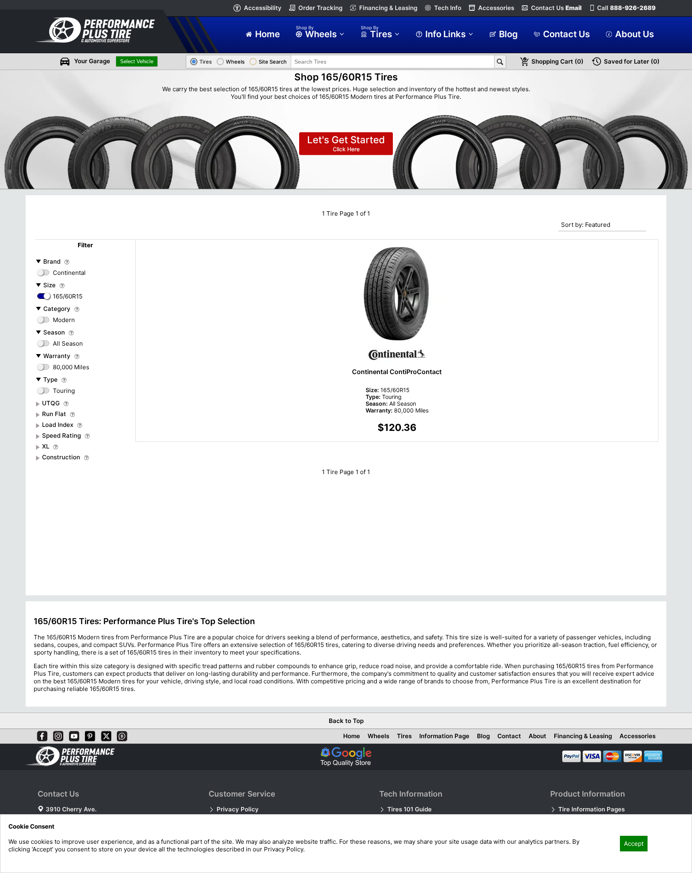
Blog (483, 736)
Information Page (444, 736)
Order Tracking (320, 8)
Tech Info (447, 8)
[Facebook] (40, 734)
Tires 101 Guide (409, 809)
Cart (557, 61)
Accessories (496, 8)
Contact (509, 736)
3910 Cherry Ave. (71, 809)
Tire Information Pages (591, 809)
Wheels (378, 736)
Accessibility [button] (263, 8)
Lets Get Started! (346, 144)
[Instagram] (56, 734)
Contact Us (556, 8)
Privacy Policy (238, 809)
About (537, 736)
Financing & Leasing (388, 8)
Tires (404, 736)
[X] (104, 734)
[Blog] (120, 734)
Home (351, 736)
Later (632, 61)
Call (626, 8)
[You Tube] (72, 734)
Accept (634, 843)
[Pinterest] (88, 734)
